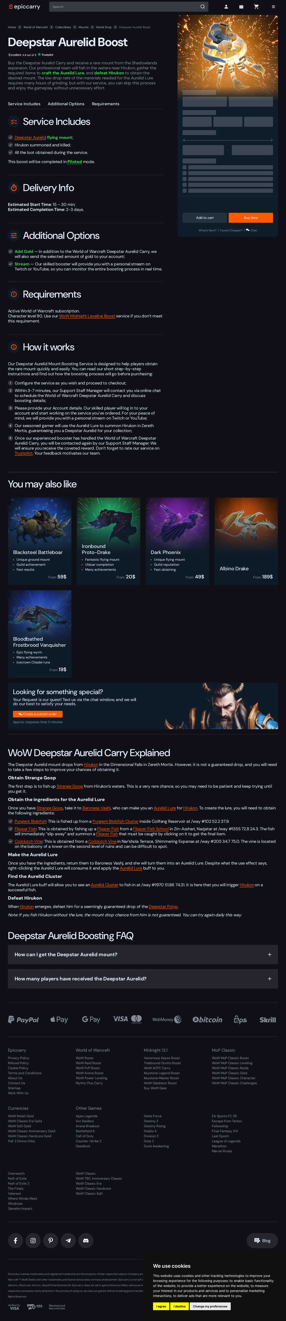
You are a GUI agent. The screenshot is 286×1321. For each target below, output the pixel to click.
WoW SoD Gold (19, 1126)
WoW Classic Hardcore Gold (29, 1136)
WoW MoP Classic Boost (230, 1058)
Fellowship (220, 1126)
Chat (253, 230)
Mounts (84, 27)
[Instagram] (33, 1240)
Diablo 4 (150, 1131)
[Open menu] (273, 6)
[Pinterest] (50, 1240)
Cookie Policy (18, 1068)
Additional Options (66, 103)
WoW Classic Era (89, 1183)
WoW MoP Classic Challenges (234, 1083)
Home (12, 27)
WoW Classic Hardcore (93, 1188)
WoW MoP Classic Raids (230, 1068)
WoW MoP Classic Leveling (232, 1063)
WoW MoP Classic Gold (229, 1073)
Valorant (14, 1193)
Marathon (219, 1146)
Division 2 (151, 1136)
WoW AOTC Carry (157, 1068)
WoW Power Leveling (91, 1078)
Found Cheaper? (231, 230)
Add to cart (205, 218)
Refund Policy (18, 1063)
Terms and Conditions (24, 1073)
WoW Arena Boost (89, 1073)
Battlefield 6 (85, 1131)
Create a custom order (40, 714)
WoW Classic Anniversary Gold (31, 1131)
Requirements (105, 103)
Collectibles (63, 27)
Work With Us (18, 1093)
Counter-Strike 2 (88, 1141)
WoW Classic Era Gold (25, 1121)
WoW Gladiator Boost (160, 1083)
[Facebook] (15, 1240)
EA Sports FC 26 (224, 1116)
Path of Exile (17, 1178)
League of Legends (226, 1141)
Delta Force (153, 1116)
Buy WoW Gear (155, 1088)
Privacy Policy (18, 1058)
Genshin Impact (20, 1208)
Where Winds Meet (22, 1198)
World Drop (104, 27)
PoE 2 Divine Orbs (21, 1141)
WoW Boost (84, 1058)
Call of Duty (85, 1136)
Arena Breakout (87, 1126)
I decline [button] (180, 1306)
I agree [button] (161, 1306)
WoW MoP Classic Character (233, 1078)
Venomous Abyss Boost (162, 1058)
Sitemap (14, 1088)
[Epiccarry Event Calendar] (241, 7)
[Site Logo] (24, 7)
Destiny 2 (151, 1121)
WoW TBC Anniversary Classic (99, 1178)
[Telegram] (68, 1240)
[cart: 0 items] (256, 7)
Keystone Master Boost (161, 1078)
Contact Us (16, 1083)
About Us (15, 1078)
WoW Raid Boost (88, 1063)
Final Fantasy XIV (225, 1131)
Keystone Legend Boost (162, 1073)
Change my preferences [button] (210, 1306)
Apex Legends (87, 1116)
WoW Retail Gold (21, 1116)
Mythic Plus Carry (89, 1083)
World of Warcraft (35, 27)
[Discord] (85, 1240)
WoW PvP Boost (88, 1068)
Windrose (15, 1203)
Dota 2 (149, 1141)
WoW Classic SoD (89, 1193)
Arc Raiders (85, 1121)
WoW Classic (86, 1173)
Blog (266, 1240)
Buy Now (251, 218)
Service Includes (24, 103)
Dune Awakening (156, 1146)
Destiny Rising (155, 1126)
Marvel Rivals (222, 1151)
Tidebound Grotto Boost (162, 1063)
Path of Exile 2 (18, 1183)
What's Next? (207, 230)
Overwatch (16, 1173)
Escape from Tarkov (227, 1121)
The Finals (15, 1188)
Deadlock (83, 1146)
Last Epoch (220, 1136)
